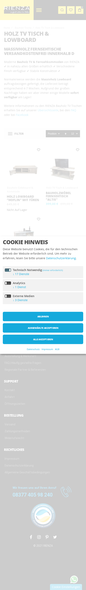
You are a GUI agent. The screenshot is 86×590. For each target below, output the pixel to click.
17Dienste (21, 274)
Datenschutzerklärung (61, 258)
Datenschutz (33, 349)
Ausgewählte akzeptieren (43, 328)
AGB (57, 349)
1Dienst (19, 287)
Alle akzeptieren (43, 339)
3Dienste (20, 300)
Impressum (47, 349)
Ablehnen (43, 316)
